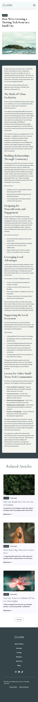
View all (19, 619)
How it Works (19, 644)
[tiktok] (22, 672)
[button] (34, 5)
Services (19, 648)
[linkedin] (19, 672)
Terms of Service (24, 687)
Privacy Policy (13, 687)
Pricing (19, 652)
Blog (19, 665)
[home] (7, 5)
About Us (19, 661)
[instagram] (16, 672)
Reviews (19, 657)
